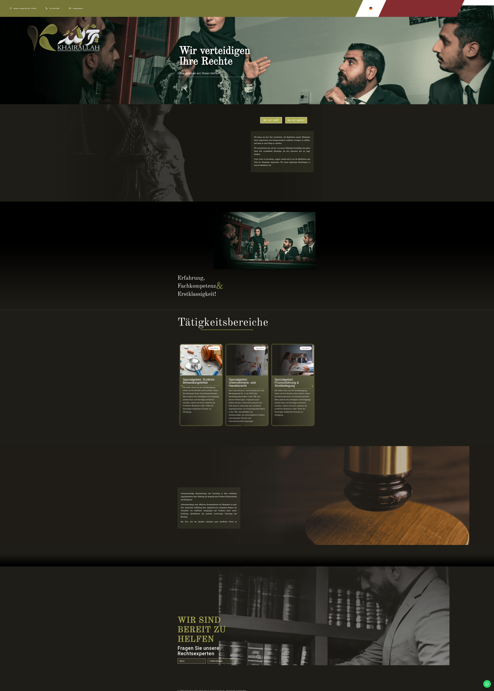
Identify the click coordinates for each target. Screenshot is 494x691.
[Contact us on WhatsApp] (487, 684)
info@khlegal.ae (78, 8)
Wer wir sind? (271, 120)
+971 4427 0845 (54, 8)
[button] (370, 8)
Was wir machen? (296, 120)
